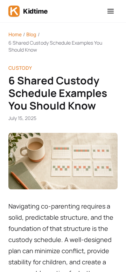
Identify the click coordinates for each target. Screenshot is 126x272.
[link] (28, 11)
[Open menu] (111, 11)
